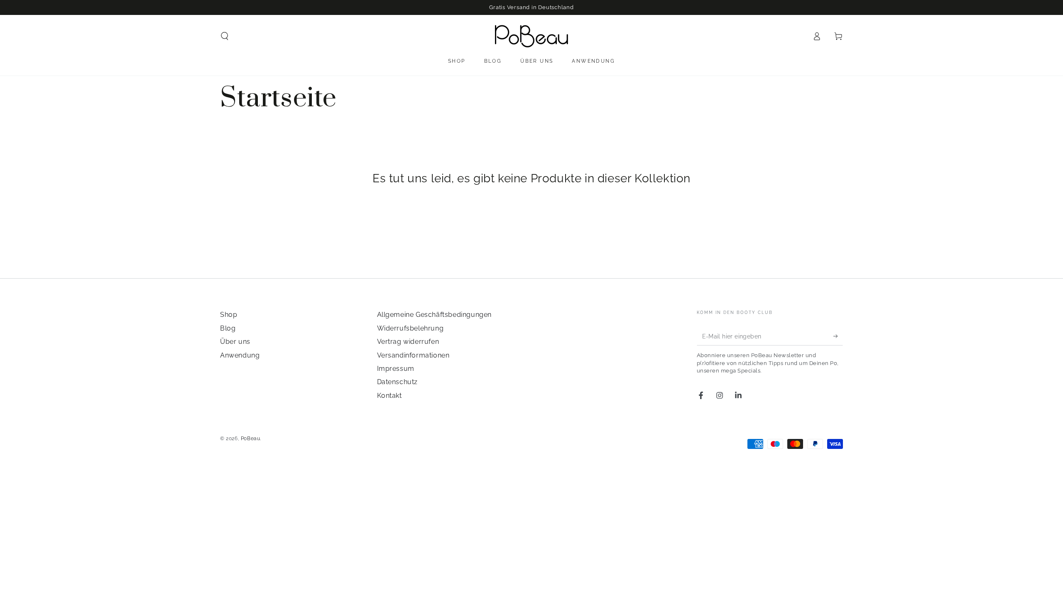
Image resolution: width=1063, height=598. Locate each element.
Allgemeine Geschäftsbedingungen (434, 315)
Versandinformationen (413, 355)
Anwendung (240, 355)
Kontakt (389, 395)
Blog (227, 328)
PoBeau (250, 438)
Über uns (235, 342)
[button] (224, 36)
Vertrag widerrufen (408, 342)
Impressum (395, 369)
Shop (228, 315)
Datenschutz (397, 382)
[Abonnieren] (838, 336)
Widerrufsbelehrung (410, 328)
